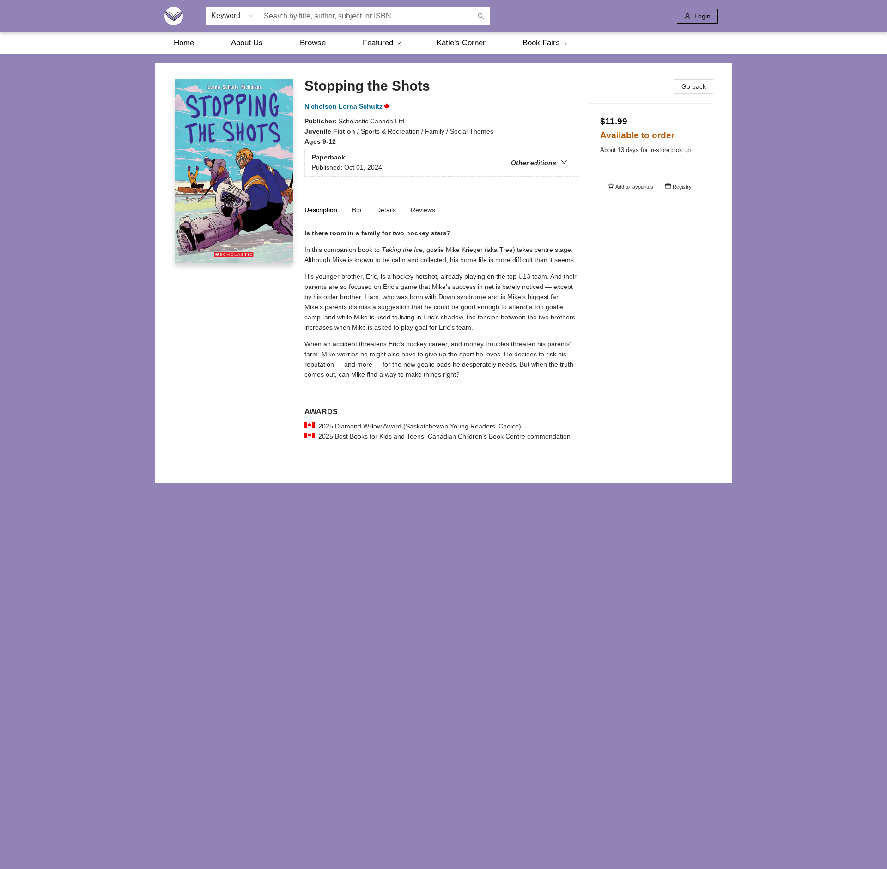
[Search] (481, 16)
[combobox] (232, 15)
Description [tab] (320, 210)
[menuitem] (184, 43)
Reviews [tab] (423, 210)
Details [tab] (386, 210)
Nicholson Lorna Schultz (343, 106)
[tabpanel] (441, 345)
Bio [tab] (356, 210)
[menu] (443, 43)
